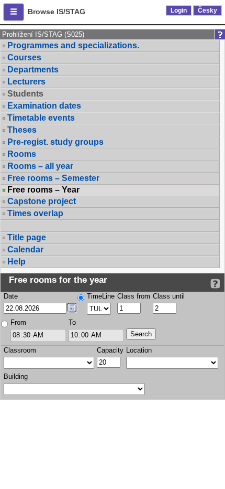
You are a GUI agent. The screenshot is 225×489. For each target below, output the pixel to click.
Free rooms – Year (43, 190)
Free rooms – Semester (53, 178)
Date (11, 296)
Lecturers (26, 81)
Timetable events (41, 117)
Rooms (21, 154)
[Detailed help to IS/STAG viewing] (215, 283)
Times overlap (35, 213)
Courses (24, 57)
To (72, 322)
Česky (207, 10)
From (18, 322)
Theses (22, 129)
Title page (26, 237)
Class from (133, 296)
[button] (13, 12)
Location (139, 350)
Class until (169, 296)
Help (16, 261)
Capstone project (41, 201)
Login (179, 10)
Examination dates (44, 105)
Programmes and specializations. (73, 45)
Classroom (20, 350)
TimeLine (101, 296)
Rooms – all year (40, 166)
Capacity (110, 350)
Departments (33, 69)
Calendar (25, 249)
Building (16, 376)
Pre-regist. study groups (55, 141)
